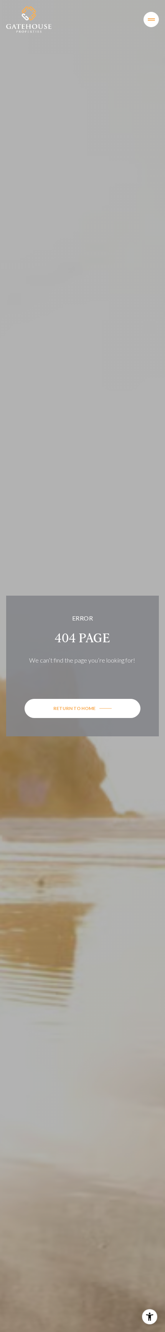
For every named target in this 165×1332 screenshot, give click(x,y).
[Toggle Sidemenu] (151, 19)
